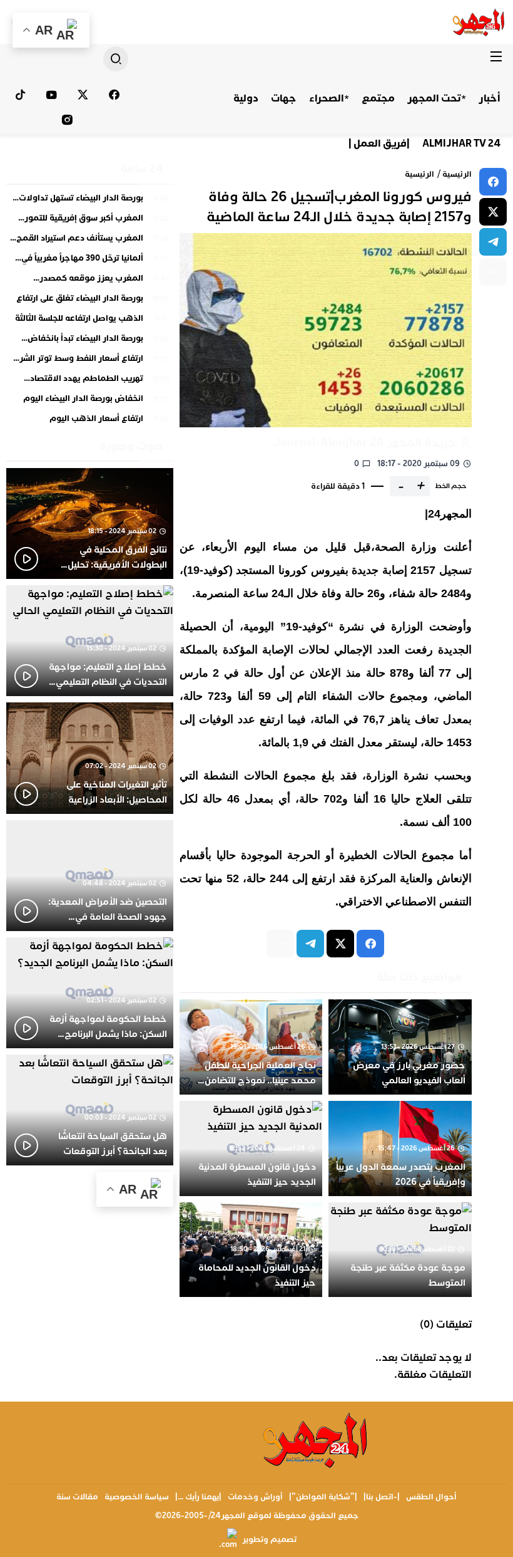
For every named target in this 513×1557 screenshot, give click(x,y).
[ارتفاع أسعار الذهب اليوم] (89, 419)
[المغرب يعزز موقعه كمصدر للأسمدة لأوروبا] (89, 281)
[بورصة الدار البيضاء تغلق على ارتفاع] (89, 301)
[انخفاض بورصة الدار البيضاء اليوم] (89, 402)
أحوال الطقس (431, 1496)
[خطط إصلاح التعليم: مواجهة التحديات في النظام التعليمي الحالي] (89, 640)
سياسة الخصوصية (136, 1496)
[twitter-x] (493, 212)
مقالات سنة (77, 1496)
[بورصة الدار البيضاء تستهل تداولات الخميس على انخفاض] (89, 201)
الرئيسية (457, 174)
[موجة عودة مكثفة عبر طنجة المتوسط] (400, 1250)
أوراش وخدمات (255, 1496)
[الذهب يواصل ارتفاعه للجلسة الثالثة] (89, 321)
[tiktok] (20, 94)
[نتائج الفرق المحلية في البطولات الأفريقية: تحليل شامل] (89, 523)
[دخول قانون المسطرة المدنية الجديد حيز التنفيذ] (251, 1148)
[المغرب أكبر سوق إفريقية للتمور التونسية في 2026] (89, 221)
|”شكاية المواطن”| (323, 1496)
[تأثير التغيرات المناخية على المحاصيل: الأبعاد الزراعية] (89, 757)
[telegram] (493, 242)
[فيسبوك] (113, 94)
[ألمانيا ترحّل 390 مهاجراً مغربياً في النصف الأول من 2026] (89, 261)
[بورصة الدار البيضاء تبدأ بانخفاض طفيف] (89, 341)
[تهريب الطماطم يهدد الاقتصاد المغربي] (89, 382)
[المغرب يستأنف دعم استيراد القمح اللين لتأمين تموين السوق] (89, 241)
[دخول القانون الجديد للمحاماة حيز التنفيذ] (251, 1250)
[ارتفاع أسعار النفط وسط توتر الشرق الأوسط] (89, 361)
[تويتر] (83, 94)
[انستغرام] (67, 119)
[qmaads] (316, 1439)
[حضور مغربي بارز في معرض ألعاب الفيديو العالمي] (400, 1047)
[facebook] (493, 181)
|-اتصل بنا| (381, 1496)
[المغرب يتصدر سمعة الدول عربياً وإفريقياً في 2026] (400, 1148)
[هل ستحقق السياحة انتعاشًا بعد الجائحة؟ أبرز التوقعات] (89, 1109)
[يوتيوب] (52, 94)
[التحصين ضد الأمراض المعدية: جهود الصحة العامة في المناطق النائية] (89, 875)
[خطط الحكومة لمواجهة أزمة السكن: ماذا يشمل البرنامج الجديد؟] (89, 992)
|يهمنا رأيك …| (198, 1496)
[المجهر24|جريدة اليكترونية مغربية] (479, 22)
